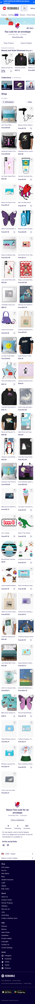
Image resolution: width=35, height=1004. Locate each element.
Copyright (4, 941)
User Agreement (6, 980)
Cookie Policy (27, 983)
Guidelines (4, 935)
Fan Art (3, 870)
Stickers (22, 15)
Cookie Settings (6, 947)
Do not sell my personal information (11, 983)
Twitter (7, 962)
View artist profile (17, 37)
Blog (2, 876)
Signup (3, 886)
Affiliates (4, 906)
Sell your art (5, 909)
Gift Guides (5, 867)
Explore (4, 15)
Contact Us (5, 944)
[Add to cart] (11, 71)
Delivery (4, 926)
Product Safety (6, 938)
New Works (5, 873)
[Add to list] (11, 54)
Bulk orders (5, 889)
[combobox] (24, 8)
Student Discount (7, 879)
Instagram (8, 955)
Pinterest (8, 968)
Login (3, 883)
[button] (6, 85)
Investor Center (6, 900)
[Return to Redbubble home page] (11, 8)
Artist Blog (5, 915)
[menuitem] (4, 15)
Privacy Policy (16, 980)
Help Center (5, 932)
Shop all (28, 50)
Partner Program (7, 903)
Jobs (3, 912)
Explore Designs (26, 43)
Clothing (13, 15)
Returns (4, 929)
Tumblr (7, 965)
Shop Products (9, 43)
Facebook (8, 959)
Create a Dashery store (9, 918)
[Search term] (24, 8)
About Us (4, 897)
